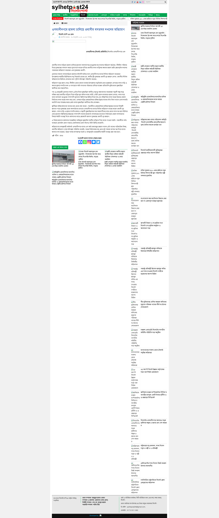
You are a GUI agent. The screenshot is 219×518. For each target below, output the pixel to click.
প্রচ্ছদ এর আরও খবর (60, 147)
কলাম (125, 15)
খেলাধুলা (104, 15)
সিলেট (83, 15)
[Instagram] (89, 142)
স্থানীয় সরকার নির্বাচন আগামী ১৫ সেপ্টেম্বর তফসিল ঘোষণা (63, 165)
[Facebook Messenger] (94, 142)
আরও (158, 15)
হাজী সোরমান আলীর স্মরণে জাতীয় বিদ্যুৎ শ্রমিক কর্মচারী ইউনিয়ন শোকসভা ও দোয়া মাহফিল (116, 164)
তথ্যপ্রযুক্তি (141, 15)
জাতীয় (65, 15)
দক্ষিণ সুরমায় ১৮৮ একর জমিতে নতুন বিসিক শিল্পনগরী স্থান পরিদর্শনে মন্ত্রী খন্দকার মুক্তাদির (153, 19)
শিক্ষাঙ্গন (133, 15)
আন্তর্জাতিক (74, 15)
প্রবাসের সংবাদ (93, 15)
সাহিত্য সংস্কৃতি (115, 15)
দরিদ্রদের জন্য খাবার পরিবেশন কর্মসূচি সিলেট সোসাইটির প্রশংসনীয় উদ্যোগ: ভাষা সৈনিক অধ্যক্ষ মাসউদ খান (153, 122)
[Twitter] (98, 142)
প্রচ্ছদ (65, 23)
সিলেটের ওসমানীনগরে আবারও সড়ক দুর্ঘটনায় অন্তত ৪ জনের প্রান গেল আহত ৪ (154, 423)
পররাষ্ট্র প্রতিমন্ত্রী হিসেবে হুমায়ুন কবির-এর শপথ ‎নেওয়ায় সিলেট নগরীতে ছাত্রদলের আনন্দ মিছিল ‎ (153, 271)
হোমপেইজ (56, 15)
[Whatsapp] (85, 142)
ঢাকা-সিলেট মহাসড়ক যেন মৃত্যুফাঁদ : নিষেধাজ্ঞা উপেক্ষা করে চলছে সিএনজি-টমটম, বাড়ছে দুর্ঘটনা (85, 19)
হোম (57, 23)
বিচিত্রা (150, 15)
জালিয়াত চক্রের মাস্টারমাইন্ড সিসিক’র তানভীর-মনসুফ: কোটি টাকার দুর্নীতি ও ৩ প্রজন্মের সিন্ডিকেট (154, 395)
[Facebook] (80, 142)
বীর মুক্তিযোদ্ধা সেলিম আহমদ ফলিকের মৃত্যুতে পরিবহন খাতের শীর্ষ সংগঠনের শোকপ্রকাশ (153, 304)
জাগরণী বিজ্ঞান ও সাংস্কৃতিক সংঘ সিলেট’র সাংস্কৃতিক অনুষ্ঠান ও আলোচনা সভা (152, 225)
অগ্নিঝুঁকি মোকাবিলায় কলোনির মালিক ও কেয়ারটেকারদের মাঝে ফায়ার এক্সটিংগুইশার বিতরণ (62, 182)
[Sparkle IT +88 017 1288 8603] (114, 515)
